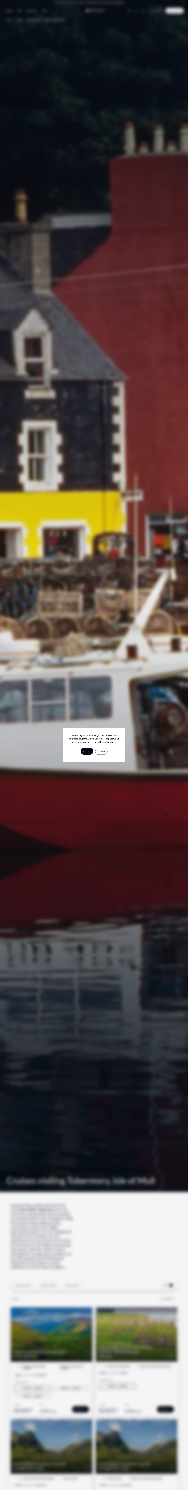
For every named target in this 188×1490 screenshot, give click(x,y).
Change (101, 751)
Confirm (87, 751)
